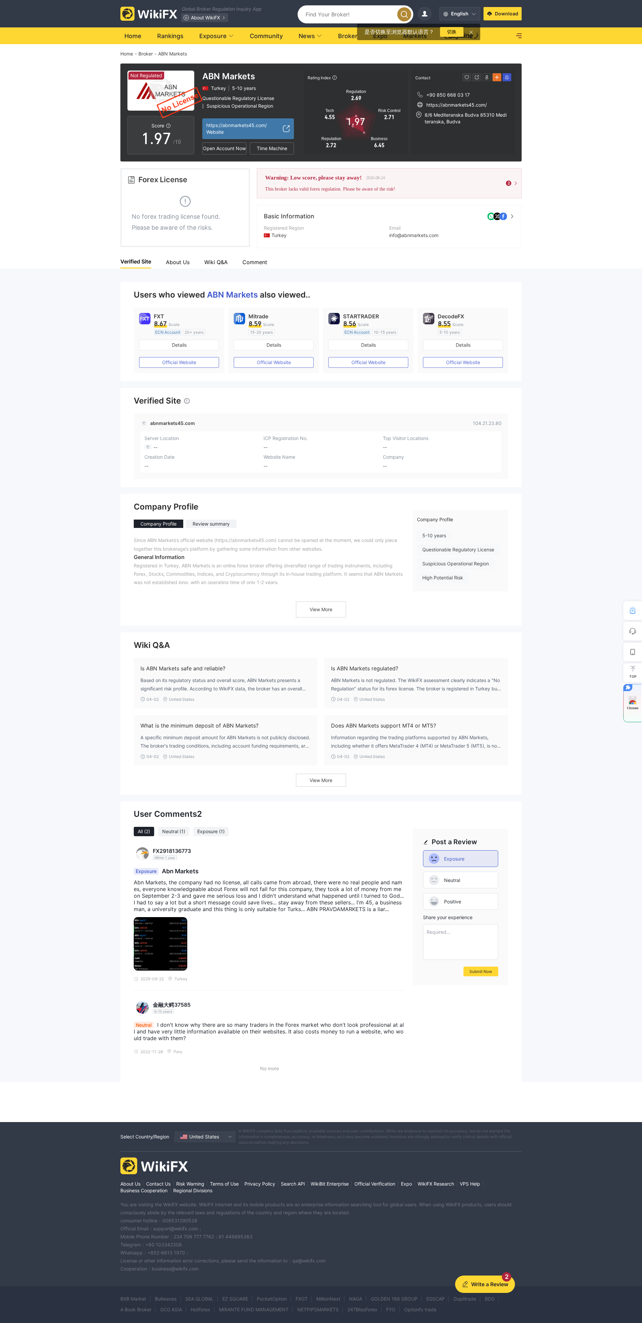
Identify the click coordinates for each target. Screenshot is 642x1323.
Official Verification (374, 1184)
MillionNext (328, 1299)
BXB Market (133, 1299)
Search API (293, 1184)
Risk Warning (190, 1184)
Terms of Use (224, 1184)
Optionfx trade (420, 1309)
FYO (391, 1309)
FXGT (302, 1299)
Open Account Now (224, 148)
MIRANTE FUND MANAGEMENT (254, 1309)
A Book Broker (135, 1309)
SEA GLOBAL (199, 1299)
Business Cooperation (144, 1190)
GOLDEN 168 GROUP (394, 1299)
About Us (130, 1184)
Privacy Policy (259, 1184)
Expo (406, 1184)
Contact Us (158, 1184)
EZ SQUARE (235, 1299)
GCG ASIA (171, 1309)
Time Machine (272, 148)
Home (126, 54)
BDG (490, 1299)
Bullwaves (166, 1299)
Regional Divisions (192, 1190)
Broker (145, 54)
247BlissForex (362, 1309)
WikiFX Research (436, 1184)
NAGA (355, 1299)
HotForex (200, 1309)
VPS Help (470, 1184)
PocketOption (272, 1299)
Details (179, 345)
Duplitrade (464, 1299)
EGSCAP (435, 1299)
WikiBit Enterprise (330, 1184)
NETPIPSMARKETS (318, 1309)
